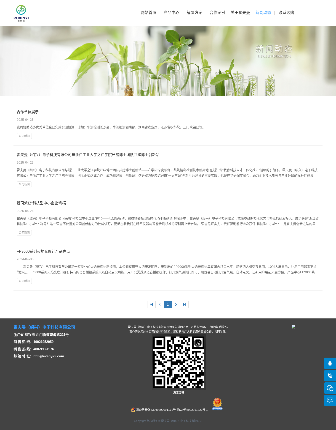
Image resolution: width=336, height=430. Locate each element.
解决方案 (194, 13)
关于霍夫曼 (240, 13)
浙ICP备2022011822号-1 (192, 409)
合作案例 (217, 13)
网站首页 (148, 13)
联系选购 (286, 13)
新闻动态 (263, 13)
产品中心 (171, 13)
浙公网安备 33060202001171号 (156, 409)
